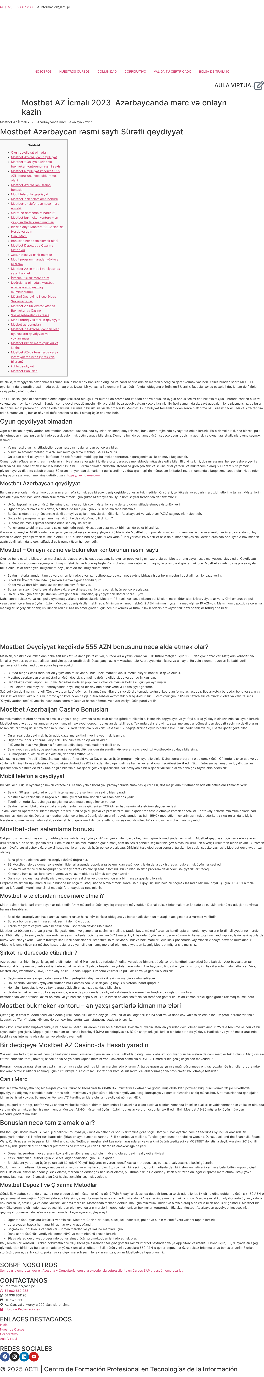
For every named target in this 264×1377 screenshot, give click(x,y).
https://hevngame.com (83, 475)
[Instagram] (14, 1357)
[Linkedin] (24, 1357)
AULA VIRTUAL (234, 85)
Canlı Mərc (19, 236)
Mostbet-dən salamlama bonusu (34, 199)
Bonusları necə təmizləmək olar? (34, 241)
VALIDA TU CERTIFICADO (172, 71)
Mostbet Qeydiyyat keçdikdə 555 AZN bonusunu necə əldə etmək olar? (35, 175)
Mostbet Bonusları (24, 371)
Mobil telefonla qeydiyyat (29, 194)
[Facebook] (5, 1357)
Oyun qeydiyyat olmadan (29, 152)
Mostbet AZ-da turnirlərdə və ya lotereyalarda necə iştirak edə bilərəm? (34, 357)
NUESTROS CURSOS (74, 71)
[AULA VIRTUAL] (259, 85)
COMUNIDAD (107, 71)
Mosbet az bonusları (26, 324)
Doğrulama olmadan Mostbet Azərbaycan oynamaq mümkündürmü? (32, 287)
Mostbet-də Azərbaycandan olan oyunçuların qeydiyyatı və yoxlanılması (35, 333)
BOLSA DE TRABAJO (214, 71)
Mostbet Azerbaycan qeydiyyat (34, 157)
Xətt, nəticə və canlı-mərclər (31, 255)
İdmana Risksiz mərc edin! (30, 278)
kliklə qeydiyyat (22, 366)
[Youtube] (34, 1357)
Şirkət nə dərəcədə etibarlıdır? (33, 213)
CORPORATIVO (135, 71)
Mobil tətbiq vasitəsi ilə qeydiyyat (35, 320)
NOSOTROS (43, 71)
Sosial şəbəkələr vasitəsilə (30, 315)
